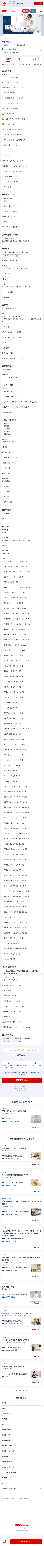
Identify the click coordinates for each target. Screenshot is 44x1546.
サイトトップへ (22, 1529)
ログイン (32, 11)
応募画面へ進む (22, 1080)
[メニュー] (40, 10)
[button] (23, 3)
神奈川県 (14, 1498)
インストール (38, 3)
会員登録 (25, 11)
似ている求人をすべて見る (22, 1390)
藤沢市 (20, 1498)
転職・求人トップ (6, 1498)
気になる (36, 1127)
